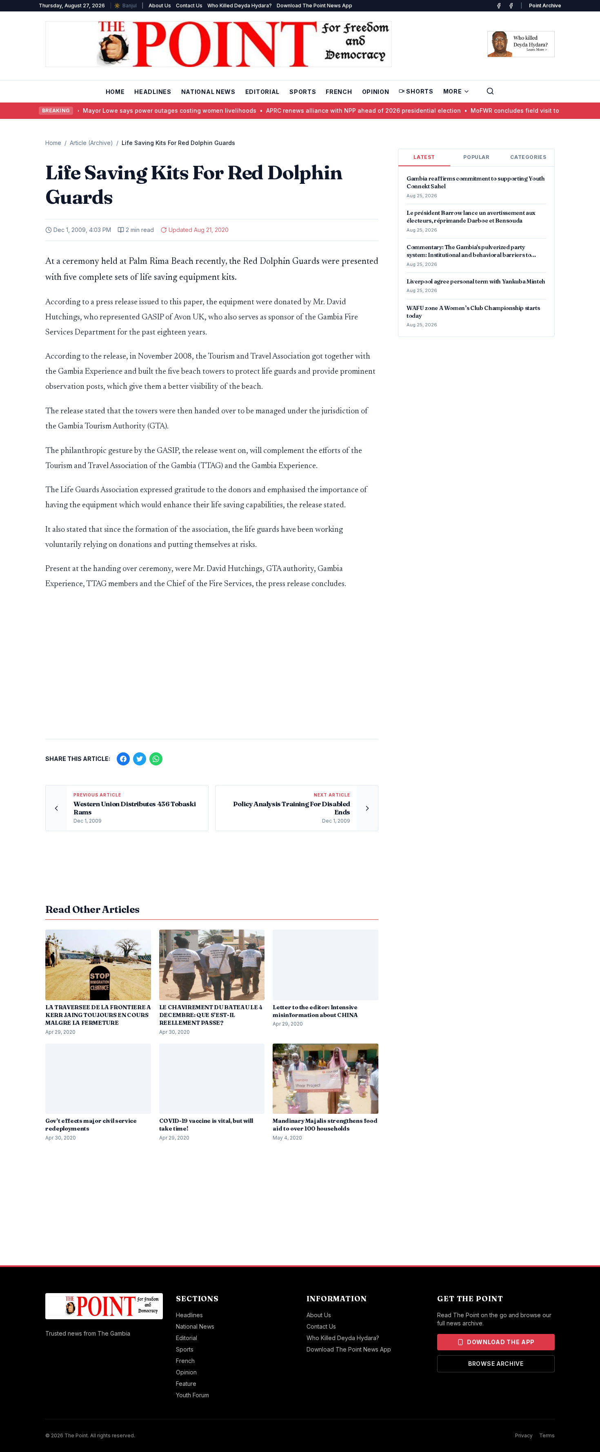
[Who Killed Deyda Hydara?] (521, 44)
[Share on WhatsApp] (155, 758)
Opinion (375, 91)
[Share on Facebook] (123, 758)
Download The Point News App (314, 5)
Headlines (152, 91)
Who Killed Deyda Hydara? (239, 5)
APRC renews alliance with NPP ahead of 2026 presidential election (346, 110)
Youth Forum (192, 1395)
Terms (547, 1435)
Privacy (524, 1435)
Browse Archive (496, 1363)
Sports (302, 91)
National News (208, 91)
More (452, 91)
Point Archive (545, 5)
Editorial (262, 91)
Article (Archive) (91, 142)
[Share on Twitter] (139, 758)
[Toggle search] (490, 91)
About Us (160, 5)
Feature (186, 1383)
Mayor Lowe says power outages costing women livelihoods (153, 110)
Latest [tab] (424, 157)
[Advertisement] (211, 668)
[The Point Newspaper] (511, 6)
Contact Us (189, 5)
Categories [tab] (528, 157)
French (339, 91)
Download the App (501, 1341)
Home (115, 91)
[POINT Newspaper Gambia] (499, 6)
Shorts (419, 91)
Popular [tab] (476, 157)
